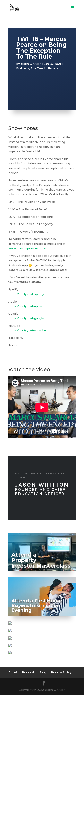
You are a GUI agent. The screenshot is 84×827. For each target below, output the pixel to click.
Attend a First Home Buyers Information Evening (36, 605)
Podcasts (22, 68)
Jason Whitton (31, 64)
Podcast (28, 672)
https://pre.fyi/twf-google (26, 318)
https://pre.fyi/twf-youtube (27, 330)
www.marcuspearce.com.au (27, 248)
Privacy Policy (61, 672)
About (12, 672)
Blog (42, 672)
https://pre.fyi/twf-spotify (26, 294)
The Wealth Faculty (44, 68)
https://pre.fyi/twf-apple (25, 306)
